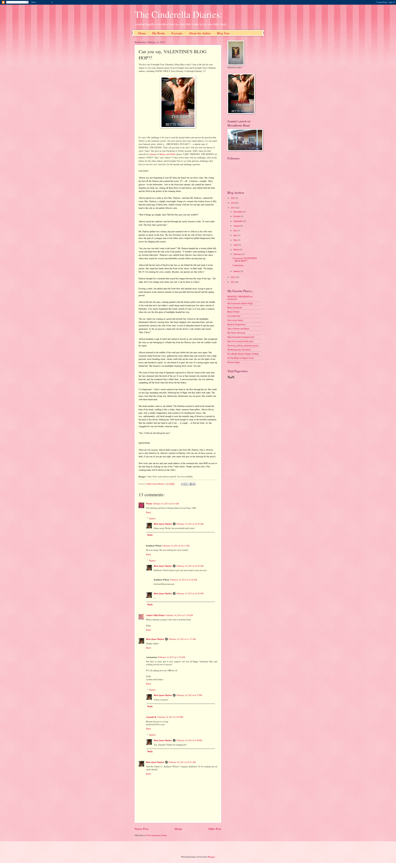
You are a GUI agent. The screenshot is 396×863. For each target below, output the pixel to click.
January (237, 271)
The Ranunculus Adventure (239, 349)
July (235, 230)
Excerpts (177, 33)
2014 (233, 202)
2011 (233, 282)
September (238, 221)
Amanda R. (151, 717)
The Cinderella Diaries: (178, 14)
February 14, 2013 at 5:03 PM (170, 716)
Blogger (211, 856)
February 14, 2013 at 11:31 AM (182, 639)
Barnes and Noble (167, 154)
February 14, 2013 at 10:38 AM (189, 593)
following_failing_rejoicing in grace (243, 345)
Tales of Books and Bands (238, 328)
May (235, 239)
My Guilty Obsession (236, 332)
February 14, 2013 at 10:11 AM (175, 545)
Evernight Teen (233, 315)
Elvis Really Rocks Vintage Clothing (243, 353)
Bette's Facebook (234, 307)
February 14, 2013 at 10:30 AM (189, 523)
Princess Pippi (233, 362)
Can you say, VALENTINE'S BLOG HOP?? (245, 259)
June (235, 235)
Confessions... (238, 265)
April (236, 244)
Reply (148, 512)
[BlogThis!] (185, 484)
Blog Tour (223, 33)
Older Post (214, 829)
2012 (233, 277)
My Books (158, 33)
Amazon (152, 154)
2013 (233, 207)
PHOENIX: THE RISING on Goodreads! (239, 298)
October (237, 216)
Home (142, 33)
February (237, 254)
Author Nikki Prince (155, 615)
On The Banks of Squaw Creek (240, 357)
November (238, 211)
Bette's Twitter (233, 311)
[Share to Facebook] (191, 484)
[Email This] (182, 484)
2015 (233, 198)
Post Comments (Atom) (156, 835)
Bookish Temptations (236, 324)
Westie (149, 503)
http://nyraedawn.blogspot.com (240, 336)
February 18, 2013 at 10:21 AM (182, 762)
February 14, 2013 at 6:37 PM (189, 695)
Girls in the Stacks (235, 320)
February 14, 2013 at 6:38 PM (189, 740)
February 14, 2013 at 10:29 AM (189, 565)
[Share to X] (188, 484)
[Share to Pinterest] (194, 484)
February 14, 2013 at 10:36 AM (183, 579)
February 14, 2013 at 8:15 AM (166, 503)
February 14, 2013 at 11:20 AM (179, 615)
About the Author (200, 33)
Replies (152, 518)
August (236, 225)
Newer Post (141, 829)
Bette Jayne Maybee (163, 523)
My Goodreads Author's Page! (240, 303)
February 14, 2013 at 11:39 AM (171, 657)
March (236, 249)
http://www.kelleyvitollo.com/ (240, 341)
